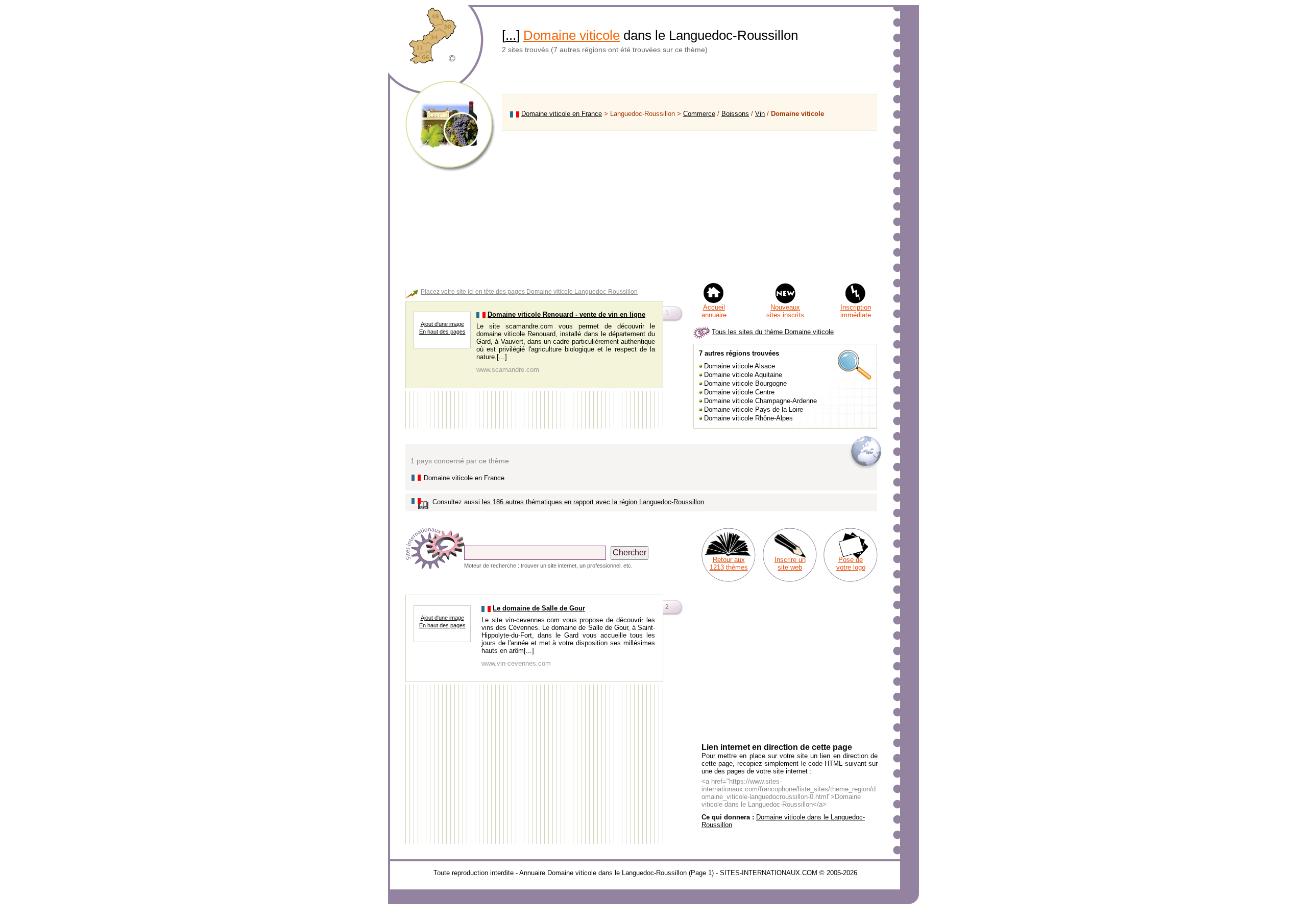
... (510, 35)
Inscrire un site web (790, 563)
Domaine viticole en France (561, 113)
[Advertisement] (689, 206)
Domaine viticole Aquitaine (743, 375)
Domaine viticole (571, 35)
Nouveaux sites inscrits (785, 311)
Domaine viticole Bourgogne (745, 383)
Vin (760, 113)
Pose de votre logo (850, 563)
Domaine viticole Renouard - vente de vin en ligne (566, 314)
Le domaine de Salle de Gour (539, 608)
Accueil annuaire (714, 311)
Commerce (699, 113)
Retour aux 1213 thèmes (729, 563)
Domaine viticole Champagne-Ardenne (760, 401)
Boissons (735, 113)
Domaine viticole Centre (739, 392)
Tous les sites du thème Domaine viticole (773, 332)
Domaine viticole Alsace (739, 366)
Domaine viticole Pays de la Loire (753, 409)
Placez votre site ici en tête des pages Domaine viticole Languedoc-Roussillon (529, 291)
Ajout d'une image (442, 324)
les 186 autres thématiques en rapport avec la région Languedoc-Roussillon (593, 502)
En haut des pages (442, 331)
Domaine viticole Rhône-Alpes (748, 418)
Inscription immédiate (855, 311)
